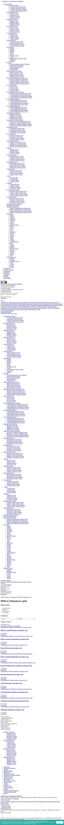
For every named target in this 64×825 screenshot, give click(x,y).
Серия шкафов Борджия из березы (19, 110)
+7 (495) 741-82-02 (5, 288)
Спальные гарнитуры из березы (18, 9)
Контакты (6, 276)
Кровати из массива (12, 12)
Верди (11, 226)
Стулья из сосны (14, 181)
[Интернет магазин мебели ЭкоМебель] (13, 1)
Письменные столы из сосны (17, 132)
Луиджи (12, 253)
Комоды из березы (15, 30)
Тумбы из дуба (14, 34)
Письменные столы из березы (18, 131)
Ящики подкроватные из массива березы (21, 211)
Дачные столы (10, 169)
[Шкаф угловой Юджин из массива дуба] (32, 627)
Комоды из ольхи (11, 755)
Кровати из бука (14, 15)
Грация (12, 239)
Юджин (12, 227)
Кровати (12, 48)
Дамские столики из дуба (16, 156)
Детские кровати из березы (17, 44)
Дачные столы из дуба (16, 170)
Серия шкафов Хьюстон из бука (18, 102)
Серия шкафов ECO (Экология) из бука (20, 95)
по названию (8, 626)
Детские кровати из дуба (16, 41)
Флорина (12, 218)
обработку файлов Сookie (36, 821)
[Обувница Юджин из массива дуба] (32, 706)
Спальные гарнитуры (12, 5)
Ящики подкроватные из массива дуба (20, 208)
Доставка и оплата (9, 269)
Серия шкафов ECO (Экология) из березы (21, 96)
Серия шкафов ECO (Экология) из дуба (20, 93)
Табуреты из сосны (15, 188)
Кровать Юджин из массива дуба (12, 674)
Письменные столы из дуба (17, 128)
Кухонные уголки (11, 197)
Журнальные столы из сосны (17, 167)
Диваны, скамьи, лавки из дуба (18, 191)
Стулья (12, 57)
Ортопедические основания (11, 790)
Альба (11, 222)
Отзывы (6, 275)
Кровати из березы (15, 16)
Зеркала (12, 61)
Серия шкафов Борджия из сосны (19, 111)
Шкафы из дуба (14, 20)
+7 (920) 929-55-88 (5, 291)
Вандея (12, 215)
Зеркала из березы (15, 152)
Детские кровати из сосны (17, 46)
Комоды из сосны (14, 32)
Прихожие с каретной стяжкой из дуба (20, 121)
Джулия (12, 223)
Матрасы (9, 62)
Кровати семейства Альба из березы (19, 82)
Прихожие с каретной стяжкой (15, 120)
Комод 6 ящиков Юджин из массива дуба (15, 657)
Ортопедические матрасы (17, 65)
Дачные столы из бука (16, 171)
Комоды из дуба (14, 27)
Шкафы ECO (7, 772)
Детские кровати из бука (16, 43)
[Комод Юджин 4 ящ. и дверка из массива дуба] (32, 662)
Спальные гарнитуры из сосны (18, 11)
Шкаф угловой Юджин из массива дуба (14, 630)
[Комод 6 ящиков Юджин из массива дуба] (32, 653)
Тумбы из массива (12, 33)
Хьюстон (12, 220)
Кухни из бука (14, 88)
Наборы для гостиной (12, 141)
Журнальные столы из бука (17, 164)
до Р (26, 619)
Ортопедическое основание (14, 204)
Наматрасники (14, 69)
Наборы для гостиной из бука (18, 143)
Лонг (11, 255)
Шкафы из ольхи (11, 764)
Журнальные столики (9, 780)
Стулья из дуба (14, 177)
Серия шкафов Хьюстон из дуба (18, 100)
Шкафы (12, 50)
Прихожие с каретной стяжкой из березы (21, 124)
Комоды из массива (12, 26)
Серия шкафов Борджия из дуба (18, 107)
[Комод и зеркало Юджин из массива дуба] (32, 636)
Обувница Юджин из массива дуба (12, 710)
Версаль (12, 247)
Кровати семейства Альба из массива (17, 78)
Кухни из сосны (14, 90)
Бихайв (16, 798)
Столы (12, 262)
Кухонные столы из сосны (17, 139)
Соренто (12, 240)
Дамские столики (11, 155)
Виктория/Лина (14, 248)
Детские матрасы (14, 68)
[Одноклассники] (4, 282)
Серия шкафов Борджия (13, 106)
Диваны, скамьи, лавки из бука (18, 192)
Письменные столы (12, 127)
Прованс (12, 251)
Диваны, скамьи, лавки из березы (19, 194)
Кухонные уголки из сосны (17, 202)
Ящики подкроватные (13, 206)
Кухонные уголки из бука (17, 199)
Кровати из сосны (15, 18)
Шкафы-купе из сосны (16, 118)
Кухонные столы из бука (16, 136)
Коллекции (10, 213)
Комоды (12, 51)
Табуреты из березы (15, 187)
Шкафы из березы (15, 23)
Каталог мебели (8, 4)
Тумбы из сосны (14, 39)
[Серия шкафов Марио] (7, 311)
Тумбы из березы (14, 37)
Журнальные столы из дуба (17, 163)
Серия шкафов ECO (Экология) (15, 92)
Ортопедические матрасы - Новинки (20, 64)
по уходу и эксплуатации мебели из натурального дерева (16, 581)
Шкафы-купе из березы (16, 117)
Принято (60, 822)
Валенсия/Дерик (14, 225)
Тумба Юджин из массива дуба (11, 683)
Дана (11, 229)
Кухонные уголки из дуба (17, 198)
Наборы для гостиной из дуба (18, 142)
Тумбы (12, 53)
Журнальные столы (12, 162)
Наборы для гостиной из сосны (18, 146)
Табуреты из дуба (14, 184)
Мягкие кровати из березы (17, 75)
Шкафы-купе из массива (13, 113)
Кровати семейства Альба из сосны (19, 83)
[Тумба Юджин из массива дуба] (32, 680)
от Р (9, 619)
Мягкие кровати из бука (16, 74)
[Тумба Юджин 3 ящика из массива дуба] (32, 689)
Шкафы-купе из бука (15, 116)
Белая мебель (10, 47)
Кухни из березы (14, 89)
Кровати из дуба (14, 13)
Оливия (12, 234)
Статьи (7, 803)
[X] (6, 282)
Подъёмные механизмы (13, 205)
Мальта (12, 233)
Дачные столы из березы (16, 173)
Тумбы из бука (14, 36)
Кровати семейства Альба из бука (19, 81)
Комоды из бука (14, 29)
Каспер (12, 244)
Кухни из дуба (14, 86)
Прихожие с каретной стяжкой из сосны (20, 125)
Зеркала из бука (14, 150)
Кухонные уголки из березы (17, 201)
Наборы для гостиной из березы (18, 145)
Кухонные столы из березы (17, 138)
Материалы (7, 274)
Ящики (6, 793)
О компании (7, 268)
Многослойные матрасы (16, 67)
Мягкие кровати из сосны (17, 76)
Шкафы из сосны (14, 25)
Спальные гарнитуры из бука (18, 8)
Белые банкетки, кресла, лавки (18, 58)
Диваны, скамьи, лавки (13, 190)
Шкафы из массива (12, 19)
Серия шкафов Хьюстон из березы (19, 103)
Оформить (3, 298)
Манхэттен (13, 232)
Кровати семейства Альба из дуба (19, 79)
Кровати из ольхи (11, 739)
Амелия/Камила (14, 241)
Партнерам (7, 272)
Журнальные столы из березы (18, 166)
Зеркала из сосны (14, 153)
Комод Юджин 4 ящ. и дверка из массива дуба (16, 665)
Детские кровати (11, 40)
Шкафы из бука (14, 22)
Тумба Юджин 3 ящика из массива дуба (14, 692)
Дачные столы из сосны (16, 174)
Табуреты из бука (14, 185)
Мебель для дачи (11, 257)
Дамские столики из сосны (17, 160)
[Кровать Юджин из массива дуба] (32, 671)
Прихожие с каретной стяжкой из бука (20, 122)
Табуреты (9, 183)
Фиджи (12, 236)
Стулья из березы (14, 180)
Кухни (11, 54)
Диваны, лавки (8, 786)
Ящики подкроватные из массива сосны (20, 212)
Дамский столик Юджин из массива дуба (15, 701)
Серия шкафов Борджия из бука (18, 109)
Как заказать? (7, 271)
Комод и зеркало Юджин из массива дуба (15, 639)
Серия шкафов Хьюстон (13, 99)
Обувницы (13, 60)
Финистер (12, 219)
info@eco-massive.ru (6, 808)
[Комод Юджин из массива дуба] (32, 645)
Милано (12, 250)
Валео (11, 243)
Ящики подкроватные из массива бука (20, 209)
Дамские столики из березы (17, 159)
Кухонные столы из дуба (16, 135)
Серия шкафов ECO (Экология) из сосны (21, 97)
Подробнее (3, 590)
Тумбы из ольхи (11, 747)
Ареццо (12, 216)
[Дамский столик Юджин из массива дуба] (32, 698)
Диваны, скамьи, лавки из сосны (18, 195)
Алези (11, 230)
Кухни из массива (11, 85)
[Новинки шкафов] (6, 312)
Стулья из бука (14, 178)
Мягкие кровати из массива (14, 71)
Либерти (12, 246)
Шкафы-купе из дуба (15, 114)
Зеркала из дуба (14, 149)
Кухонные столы (14, 55)
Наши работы (7, 278)
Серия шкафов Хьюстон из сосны (19, 104)
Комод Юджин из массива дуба (11, 648)
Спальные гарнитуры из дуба (18, 6)
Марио (12, 254)
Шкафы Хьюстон (8, 771)
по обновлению (16, 626)
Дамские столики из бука (16, 157)
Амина (12, 237)
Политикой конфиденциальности (31, 822)
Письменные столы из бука (17, 129)
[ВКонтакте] (1, 282)
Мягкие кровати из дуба (16, 72)
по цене (3, 626)
